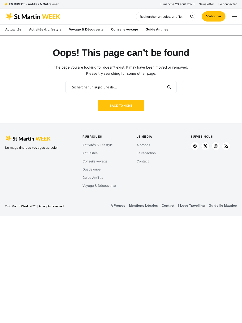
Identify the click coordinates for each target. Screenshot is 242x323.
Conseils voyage (95, 161)
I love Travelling (191, 205)
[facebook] (195, 146)
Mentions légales (143, 205)
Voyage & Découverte (99, 186)
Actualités (90, 153)
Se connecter (227, 4)
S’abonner (213, 16)
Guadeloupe (91, 169)
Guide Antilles (92, 177)
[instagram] (216, 146)
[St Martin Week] (63, 17)
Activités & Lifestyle (97, 145)
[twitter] (205, 146)
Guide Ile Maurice (223, 205)
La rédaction (146, 153)
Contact (143, 161)
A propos (143, 145)
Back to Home (121, 105)
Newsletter (206, 4)
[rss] (226, 146)
